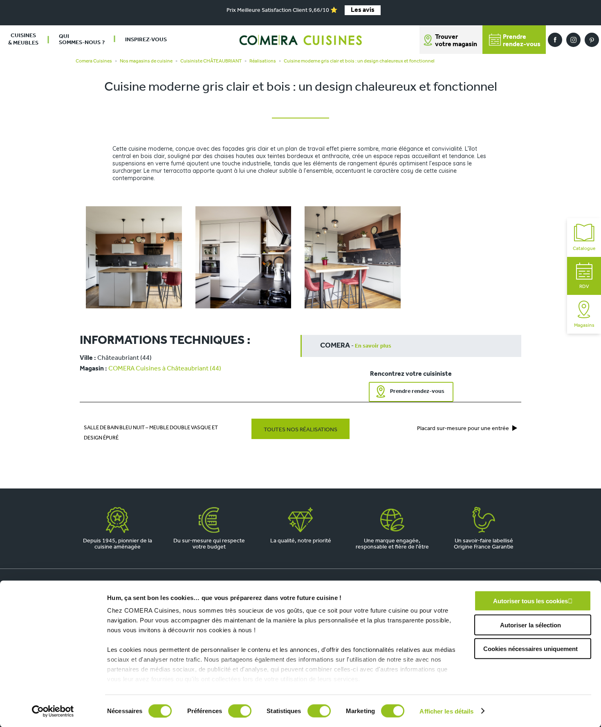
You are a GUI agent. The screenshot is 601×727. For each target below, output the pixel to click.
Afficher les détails (446, 710)
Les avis (363, 10)
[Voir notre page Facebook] (555, 40)
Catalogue (584, 248)
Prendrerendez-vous (521, 41)
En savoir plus (373, 346)
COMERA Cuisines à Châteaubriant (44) (164, 369)
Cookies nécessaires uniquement (530, 648)
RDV (584, 286)
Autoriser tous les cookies (530, 601)
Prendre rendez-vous (417, 391)
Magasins (584, 325)
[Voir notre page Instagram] (573, 40)
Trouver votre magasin (456, 41)
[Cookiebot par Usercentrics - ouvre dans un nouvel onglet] (53, 711)
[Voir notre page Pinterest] (592, 40)
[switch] (239, 710)
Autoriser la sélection (530, 624)
